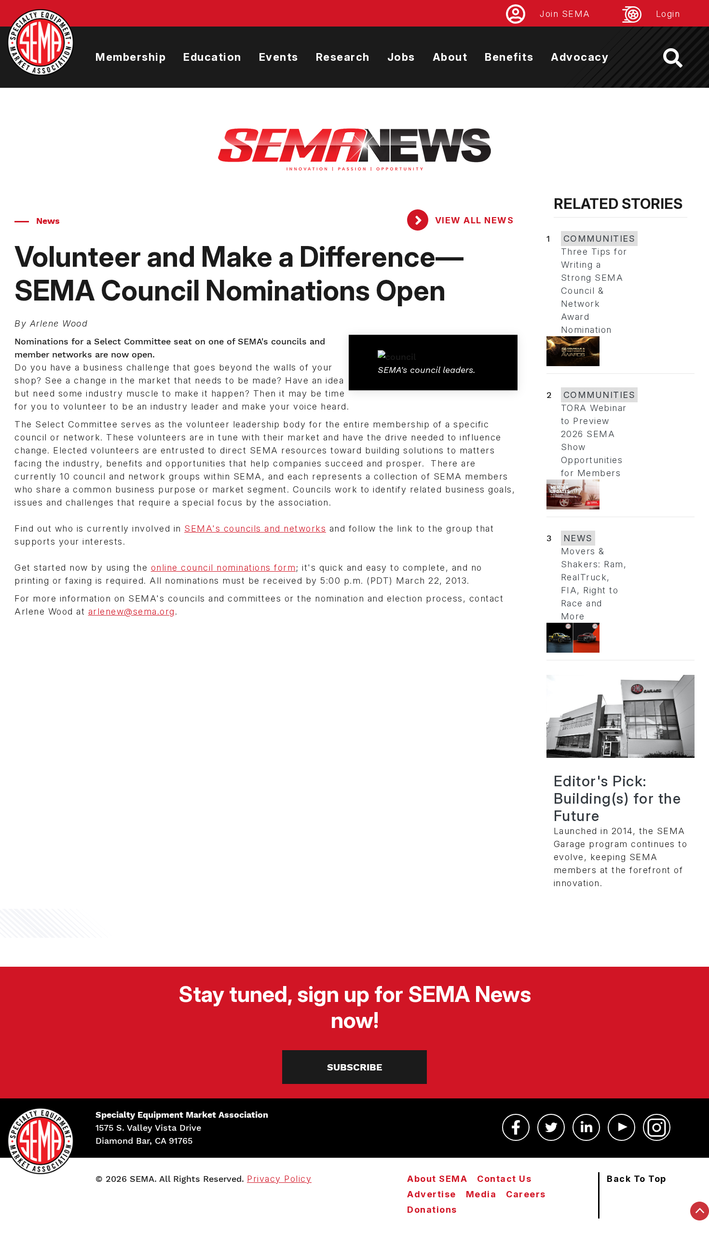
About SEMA (437, 1179)
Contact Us (504, 1179)
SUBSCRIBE (354, 1067)
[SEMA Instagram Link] (656, 1127)
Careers (526, 1194)
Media (481, 1194)
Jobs (401, 57)
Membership (130, 57)
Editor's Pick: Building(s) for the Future (618, 798)
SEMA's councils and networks (255, 528)
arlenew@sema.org (131, 611)
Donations (432, 1210)
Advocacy (580, 57)
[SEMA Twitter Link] (551, 1127)
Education (212, 57)
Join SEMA (565, 14)
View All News (473, 220)
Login (668, 14)
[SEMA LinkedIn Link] (586, 1127)
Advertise (431, 1194)
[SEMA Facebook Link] (516, 1127)
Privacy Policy (279, 1179)
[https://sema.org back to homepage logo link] (681, 58)
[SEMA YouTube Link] (621, 1127)
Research (343, 57)
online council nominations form (223, 567)
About (450, 57)
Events (279, 57)
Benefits (509, 57)
